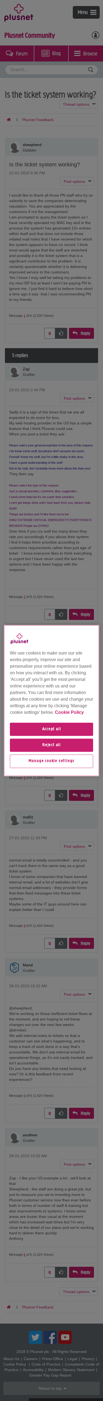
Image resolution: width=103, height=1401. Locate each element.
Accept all (51, 729)
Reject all (51, 745)
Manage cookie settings (52, 761)
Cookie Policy (69, 712)
